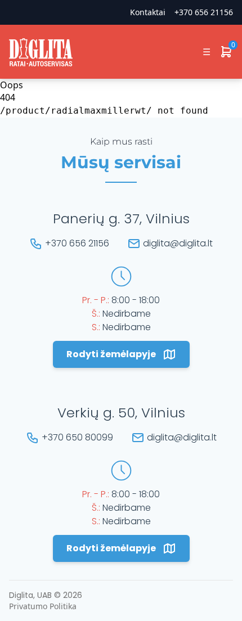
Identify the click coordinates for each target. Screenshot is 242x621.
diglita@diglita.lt (178, 243)
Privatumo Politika (43, 606)
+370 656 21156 (203, 12)
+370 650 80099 (77, 437)
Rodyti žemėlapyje (111, 354)
